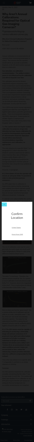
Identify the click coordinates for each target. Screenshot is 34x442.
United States (16, 227)
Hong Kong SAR (17, 234)
